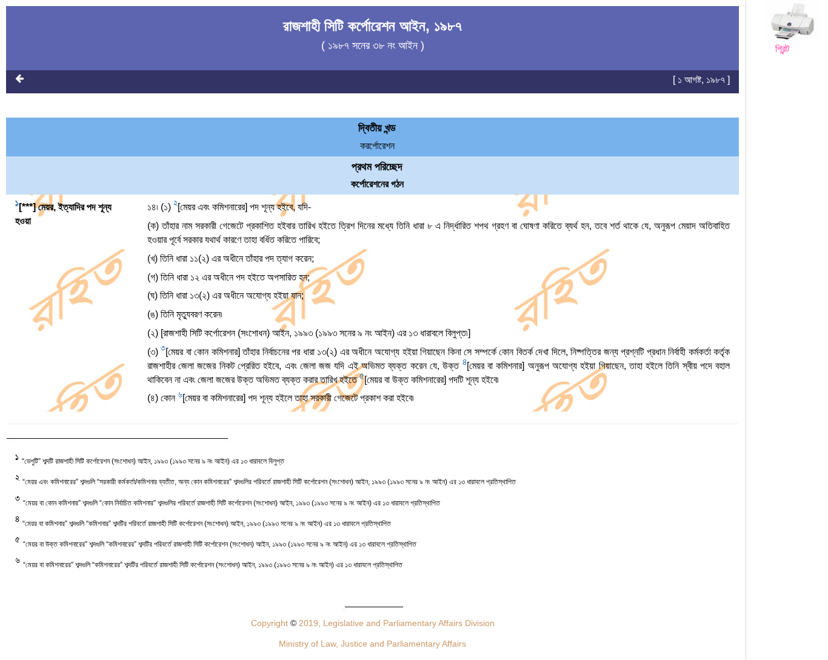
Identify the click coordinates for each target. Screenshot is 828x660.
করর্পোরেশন (377, 146)
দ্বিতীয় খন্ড (377, 128)
